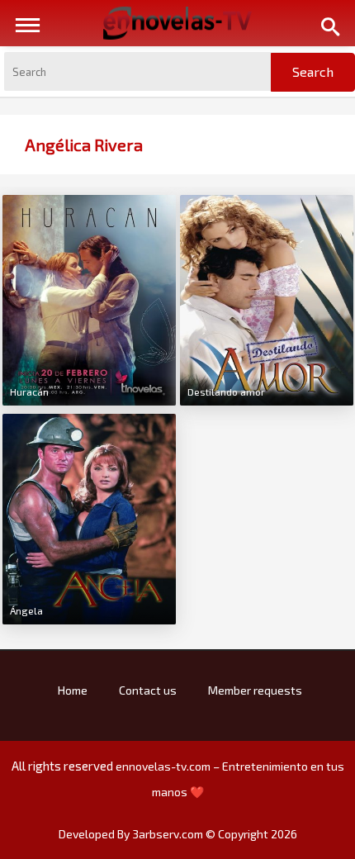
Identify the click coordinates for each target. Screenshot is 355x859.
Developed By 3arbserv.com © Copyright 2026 (178, 834)
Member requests (255, 690)
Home (73, 690)
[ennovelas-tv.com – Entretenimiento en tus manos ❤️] (177, 21)
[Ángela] (89, 517)
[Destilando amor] (266, 298)
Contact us (148, 690)
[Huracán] (89, 298)
